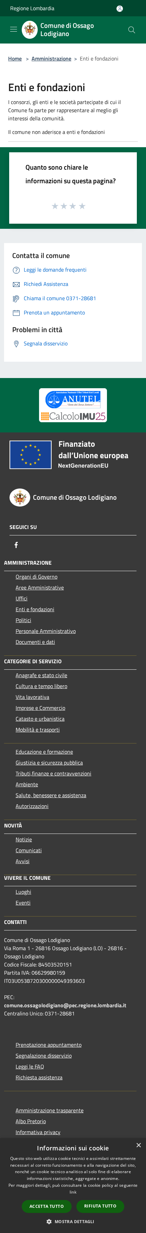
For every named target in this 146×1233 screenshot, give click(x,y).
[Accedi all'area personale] (119, 9)
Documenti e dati (35, 642)
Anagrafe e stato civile (41, 675)
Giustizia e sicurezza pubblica (49, 762)
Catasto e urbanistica (40, 719)
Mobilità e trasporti (38, 729)
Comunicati (29, 850)
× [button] (138, 1145)
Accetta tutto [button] (47, 1206)
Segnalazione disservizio (44, 1055)
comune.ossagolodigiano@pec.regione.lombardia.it (65, 1005)
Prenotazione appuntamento (48, 1045)
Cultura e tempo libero (41, 686)
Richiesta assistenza (39, 1077)
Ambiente (27, 784)
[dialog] (73, 1185)
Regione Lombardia (32, 8)
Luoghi (23, 892)
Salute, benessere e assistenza (51, 795)
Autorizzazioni (32, 806)
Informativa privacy (38, 1132)
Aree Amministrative (40, 587)
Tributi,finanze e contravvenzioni (53, 773)
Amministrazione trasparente (50, 1110)
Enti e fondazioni (35, 609)
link (73, 1192)
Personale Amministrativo (46, 631)
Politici (23, 620)
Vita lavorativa (32, 697)
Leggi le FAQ (30, 1066)
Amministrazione (51, 58)
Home (15, 58)
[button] (73, 1221)
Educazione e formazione (44, 752)
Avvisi (23, 861)
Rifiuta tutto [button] (100, 1206)
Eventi (23, 902)
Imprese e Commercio (40, 708)
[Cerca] (132, 30)
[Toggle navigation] (14, 29)
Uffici (22, 598)
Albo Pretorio (31, 1121)
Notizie (24, 839)
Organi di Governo (36, 576)
